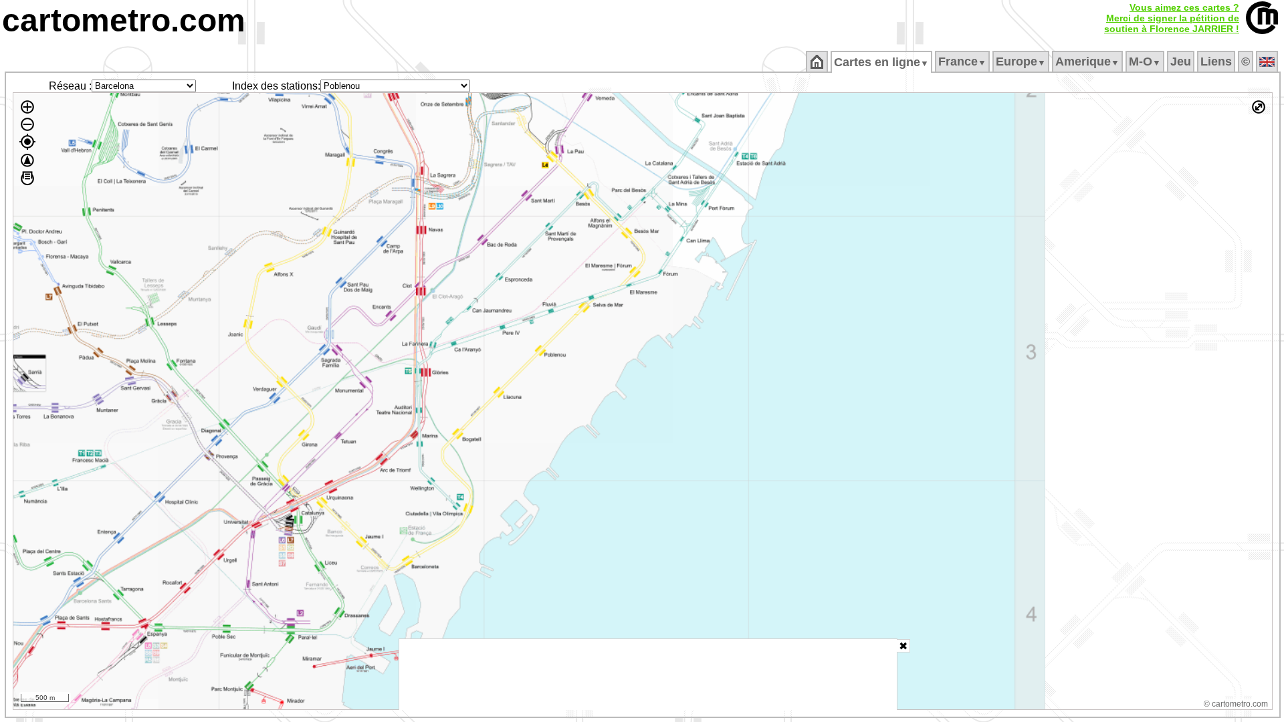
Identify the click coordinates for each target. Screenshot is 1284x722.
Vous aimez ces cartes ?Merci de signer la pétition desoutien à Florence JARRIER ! (1171, 18)
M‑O (1145, 61)
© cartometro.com (1236, 704)
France (962, 61)
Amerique (1087, 61)
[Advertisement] (648, 674)
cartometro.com (123, 20)
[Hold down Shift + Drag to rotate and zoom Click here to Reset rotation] (27, 160)
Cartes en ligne (881, 62)
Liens (1216, 61)
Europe (1021, 61)
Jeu (1180, 61)
